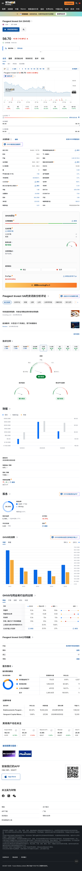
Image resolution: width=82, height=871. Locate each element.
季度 (9, 542)
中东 (78, 9)
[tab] (7, 348)
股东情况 (7, 666)
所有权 (15, 64)
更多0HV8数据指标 (72, 139)
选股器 (10, 9)
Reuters (5, 326)
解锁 (31, 628)
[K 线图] (5, 69)
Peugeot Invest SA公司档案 (17, 637)
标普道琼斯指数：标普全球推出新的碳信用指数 (20, 312)
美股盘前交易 (33, 9)
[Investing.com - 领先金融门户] (10, 3)
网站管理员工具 (7, 820)
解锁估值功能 (73, 117)
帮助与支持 (46, 816)
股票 (4, 9)
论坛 (42, 58)
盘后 (42, 9)
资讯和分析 (19, 58)
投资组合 (5, 816)
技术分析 (7, 341)
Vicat (23, 730)
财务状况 (29, 58)
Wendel (60, 730)
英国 (77, 659)
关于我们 (46, 807)
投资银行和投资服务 (72, 646)
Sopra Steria (8, 730)
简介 (9, 64)
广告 (44, 811)
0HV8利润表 (9, 537)
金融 (77, 650)
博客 (3, 807)
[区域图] (8, 69)
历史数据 (21, 64)
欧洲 (72, 9)
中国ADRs (59, 9)
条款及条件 (6, 857)
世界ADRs (49, 9)
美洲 (66, 9)
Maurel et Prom (44, 730)
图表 (10, 58)
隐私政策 (15, 857)
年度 (4, 542)
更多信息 (20, 48)
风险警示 (23, 857)
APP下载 (5, 811)
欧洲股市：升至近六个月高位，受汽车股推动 (20, 323)
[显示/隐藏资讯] (48, 69)
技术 (36, 58)
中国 (16, 9)
